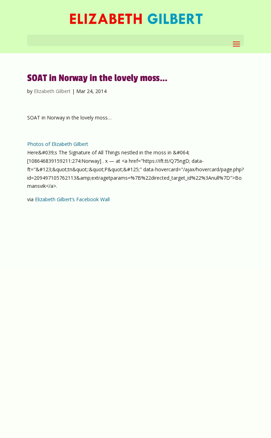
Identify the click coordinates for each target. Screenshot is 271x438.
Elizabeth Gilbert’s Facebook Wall (72, 199)
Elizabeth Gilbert (52, 91)
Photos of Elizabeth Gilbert (57, 144)
